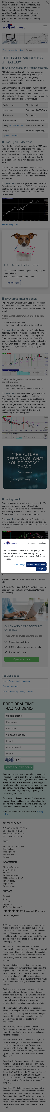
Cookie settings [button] (19, 564)
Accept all (41, 568)
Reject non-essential (36, 564)
